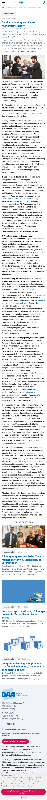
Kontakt (11, 724)
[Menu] (3, 2)
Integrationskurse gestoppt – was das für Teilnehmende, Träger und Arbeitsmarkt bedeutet (23, 666)
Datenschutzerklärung (24, 786)
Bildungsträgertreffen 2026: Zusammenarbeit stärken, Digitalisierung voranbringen (23, 559)
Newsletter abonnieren (15, 741)
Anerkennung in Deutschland (13, 398)
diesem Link (13, 108)
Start (3, 7)
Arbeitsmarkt (9, 14)
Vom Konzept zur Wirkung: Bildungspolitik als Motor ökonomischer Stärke (23, 614)
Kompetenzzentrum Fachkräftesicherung (21, 199)
